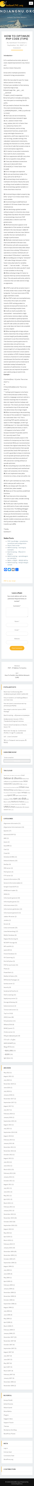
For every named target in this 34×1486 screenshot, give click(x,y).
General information (10, 879)
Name (17, 621)
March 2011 (7, 1203)
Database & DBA (9, 857)
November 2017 (9, 1099)
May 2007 (7, 1363)
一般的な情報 (8, 1051)
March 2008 (7, 1326)
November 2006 (9, 1385)
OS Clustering (8, 957)
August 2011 (8, 1184)
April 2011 (7, 1199)
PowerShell (7, 972)
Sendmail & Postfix (10, 991)
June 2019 (7, 1087)
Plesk (5, 969)
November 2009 (9, 1255)
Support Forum (9, 1422)
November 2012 (9, 1151)
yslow (12, 809)
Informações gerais (10, 902)
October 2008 (8, 1300)
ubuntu (24, 804)
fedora (24, 778)
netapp (24, 792)
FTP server (7, 875)
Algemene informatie (11, 823)
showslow (26, 802)
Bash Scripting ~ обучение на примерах (16, 715)
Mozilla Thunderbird (25, 790)
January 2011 (8, 1210)
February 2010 (8, 1244)
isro (23, 784)
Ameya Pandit (8, 1400)
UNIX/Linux (9, 806)
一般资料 (7, 1054)
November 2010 (9, 1218)
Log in (6, 1448)
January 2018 (8, 1095)
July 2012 (7, 1162)
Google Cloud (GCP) (10, 887)
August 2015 (8, 1125)
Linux (22, 786)
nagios (19, 792)
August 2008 (8, 1307)
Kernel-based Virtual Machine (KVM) (11, 787)
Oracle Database (9, 954)
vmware (27, 807)
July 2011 (7, 1188)
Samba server (8, 983)
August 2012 (8, 1158)
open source (19, 795)
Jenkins (6, 920)
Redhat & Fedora (17, 802)
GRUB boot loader (9, 890)
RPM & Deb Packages (10, 980)
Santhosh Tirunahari (17, 42)
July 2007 (7, 1356)
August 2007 (8, 1352)
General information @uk (12, 883)
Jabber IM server (9, 916)
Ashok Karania (8, 1404)
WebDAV (6, 809)
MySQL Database (13, 792)
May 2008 (7, 1318)
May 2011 (7, 1195)
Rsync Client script (13, 545)
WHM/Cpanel (8, 1028)
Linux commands (9, 928)
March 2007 (7, 1371)
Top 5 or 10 (7, 1013)
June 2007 (7, 1359)
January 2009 (8, 1289)
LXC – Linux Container (11, 736)
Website (17, 639)
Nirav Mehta (8, 1411)
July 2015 (7, 1128)
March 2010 (7, 1240)
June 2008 (7, 1315)
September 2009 (9, 1263)
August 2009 (8, 1266)
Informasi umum (9, 905)
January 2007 (8, 1378)
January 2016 (8, 1117)
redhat (9, 802)
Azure (5, 842)
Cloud (5, 853)
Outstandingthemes (17, 1484)
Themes (6, 1426)
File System (7, 872)
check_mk (9, 775)
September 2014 (9, 1132)
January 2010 (8, 1248)
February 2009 (8, 1285)
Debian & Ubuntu (13, 778)
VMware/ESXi (8, 1024)
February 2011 (8, 1207)
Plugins (6, 1415)
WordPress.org (8, 1459)
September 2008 (9, 1304)
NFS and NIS (7, 946)
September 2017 (9, 1102)
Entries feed (8, 1452)
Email (17, 630)
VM (23, 807)
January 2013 (8, 1143)
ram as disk (19, 798)
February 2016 (8, 1114)
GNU (10, 781)
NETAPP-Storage (9, 943)
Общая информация (10, 1036)
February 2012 (8, 1173)
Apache (5, 775)
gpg (12, 781)
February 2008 (8, 1330)
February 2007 (8, 1374)
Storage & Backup (9, 1002)
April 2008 (7, 1322)
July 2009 (7, 1270)
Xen (10, 809)
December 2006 (9, 1382)
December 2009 (9, 1251)
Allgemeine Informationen (12, 827)
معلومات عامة (11, 1039)
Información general (10, 898)
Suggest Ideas (8, 1419)
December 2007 (9, 1337)
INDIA (25, 781)
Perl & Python (8, 961)
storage (12, 804)
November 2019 (9, 1084)
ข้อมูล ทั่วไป (8, 1047)
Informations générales (11, 909)
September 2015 (9, 1121)
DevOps (6, 864)
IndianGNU (8, 784)
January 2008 (8, 1333)
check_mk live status (16, 775)
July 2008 (7, 1311)
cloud (22, 775)
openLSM (11, 795)
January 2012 (8, 1177)
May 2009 (7, 1277)
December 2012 (9, 1147)
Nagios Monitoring (10, 939)
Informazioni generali (11, 913)
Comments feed (9, 1456)
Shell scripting (8, 995)
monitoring (17, 790)
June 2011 (7, 1192)
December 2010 (9, 1214)
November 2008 (9, 1296)
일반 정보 (7, 1058)
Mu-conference (7, 792)
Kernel (25, 784)
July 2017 (7, 1110)
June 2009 (7, 1274)
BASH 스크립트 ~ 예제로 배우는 (17, 560)
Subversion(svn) (17, 804)
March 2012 (7, 1169)
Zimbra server (8, 1032)
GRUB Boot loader (18, 781)
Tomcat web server (10, 1010)
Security (6, 987)
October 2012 (8, 1155)
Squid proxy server (9, 998)
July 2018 (7, 1091)
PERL (11, 799)
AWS (5, 838)
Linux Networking (9, 931)
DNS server (7, 868)
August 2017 (8, 1106)
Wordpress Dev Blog (10, 1430)
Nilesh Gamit (8, 1407)
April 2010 (7, 1237)
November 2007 (9, 1341)
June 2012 (7, 1166)
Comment (17, 606)
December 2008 (9, 1292)
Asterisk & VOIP (9, 834)
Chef (5, 849)
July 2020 (7, 1080)
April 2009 (7, 1281)
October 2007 (8, 1345)
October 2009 (8, 1259)
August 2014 (8, 1136)
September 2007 (9, 1348)
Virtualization (18, 807)
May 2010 (7, 1233)
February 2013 (8, 1140)
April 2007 (7, 1367)
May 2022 (7, 1072)
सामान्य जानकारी (8, 1043)
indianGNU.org (17, 784)
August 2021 (8, 1076)
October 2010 (8, 1222)
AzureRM (6, 846)
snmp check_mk (7, 804)
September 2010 (9, 1225)
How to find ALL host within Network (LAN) (17, 675)
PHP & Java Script (9, 581)
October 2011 (8, 1181)
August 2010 (8, 1229)
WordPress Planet (9, 1434)
